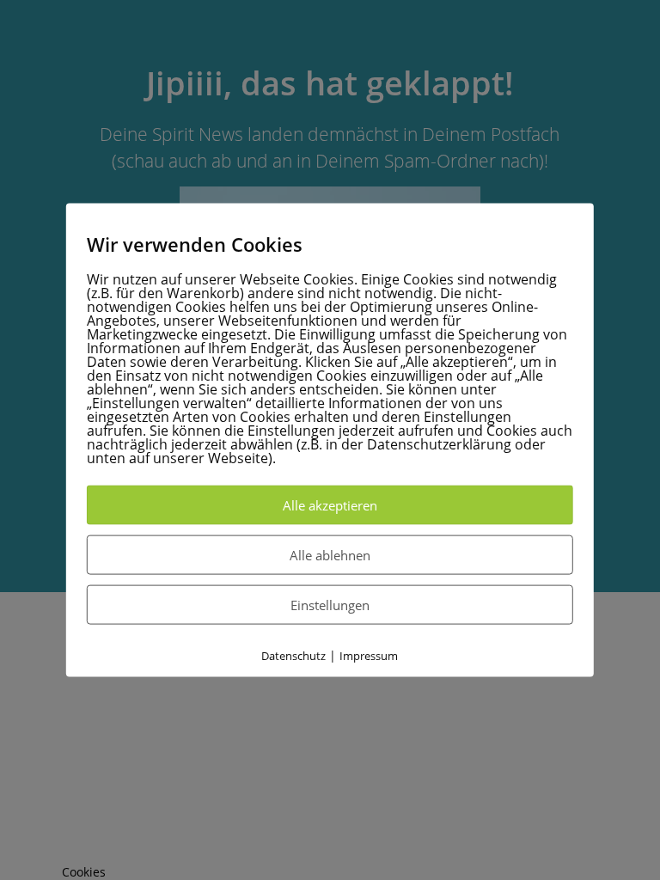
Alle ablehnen (330, 555)
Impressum (368, 655)
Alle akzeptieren (330, 505)
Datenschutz (293, 655)
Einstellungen (330, 605)
